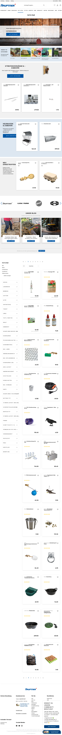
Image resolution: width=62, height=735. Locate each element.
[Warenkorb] (60, 5)
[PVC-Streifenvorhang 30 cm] (31, 422)
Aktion (3, 267)
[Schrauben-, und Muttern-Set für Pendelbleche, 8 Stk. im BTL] (51, 99)
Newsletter (33, 704)
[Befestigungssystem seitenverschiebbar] (31, 99)
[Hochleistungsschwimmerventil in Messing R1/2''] (31, 557)
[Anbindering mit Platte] (51, 557)
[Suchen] (44, 5)
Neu (3, 265)
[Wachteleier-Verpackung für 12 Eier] (51, 524)
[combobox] (32, 5)
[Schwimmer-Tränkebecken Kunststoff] (31, 591)
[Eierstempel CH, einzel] (27, 177)
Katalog (33, 707)
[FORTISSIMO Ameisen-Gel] (31, 286)
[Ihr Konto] (57, 5)
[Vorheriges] (1, 32)
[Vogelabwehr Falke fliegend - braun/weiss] (51, 490)
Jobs (32, 710)
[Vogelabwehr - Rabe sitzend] (51, 422)
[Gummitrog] (50, 578)
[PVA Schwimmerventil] (30, 477)
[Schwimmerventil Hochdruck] (51, 354)
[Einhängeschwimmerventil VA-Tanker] (51, 456)
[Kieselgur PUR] (50, 273)
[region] (31, 99)
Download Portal (34, 714)
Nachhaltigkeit (34, 711)
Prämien (33, 713)
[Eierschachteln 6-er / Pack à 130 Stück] (50, 177)
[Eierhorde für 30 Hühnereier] (51, 659)
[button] (1, 203)
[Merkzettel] (54, 5)
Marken (33, 708)
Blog (32, 701)
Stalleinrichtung (5, 273)
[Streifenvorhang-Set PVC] (31, 456)
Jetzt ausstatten (11, 135)
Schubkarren (4, 271)
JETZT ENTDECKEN (15, 75)
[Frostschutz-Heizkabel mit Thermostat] (51, 388)
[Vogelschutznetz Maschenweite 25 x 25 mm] (31, 354)
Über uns (33, 700)
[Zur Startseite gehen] (8, 5)
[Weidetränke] (30, 612)
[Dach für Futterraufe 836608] (27, 138)
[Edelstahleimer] (30, 511)
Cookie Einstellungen (35, 715)
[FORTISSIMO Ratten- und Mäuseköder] (31, 320)
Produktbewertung (35, 705)
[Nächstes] (61, 32)
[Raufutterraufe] (47, 125)
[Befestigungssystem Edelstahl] (11, 99)
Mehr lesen (11, 241)
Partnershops (34, 702)
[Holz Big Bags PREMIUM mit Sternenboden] (31, 659)
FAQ (32, 698)
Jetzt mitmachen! (52, 726)
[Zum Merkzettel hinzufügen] (18, 85)
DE (60, 0)
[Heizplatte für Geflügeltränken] (51, 625)
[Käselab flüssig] (50, 307)
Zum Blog (42, 250)
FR (59, 0)
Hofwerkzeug (5, 269)
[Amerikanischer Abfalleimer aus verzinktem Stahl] (31, 388)
